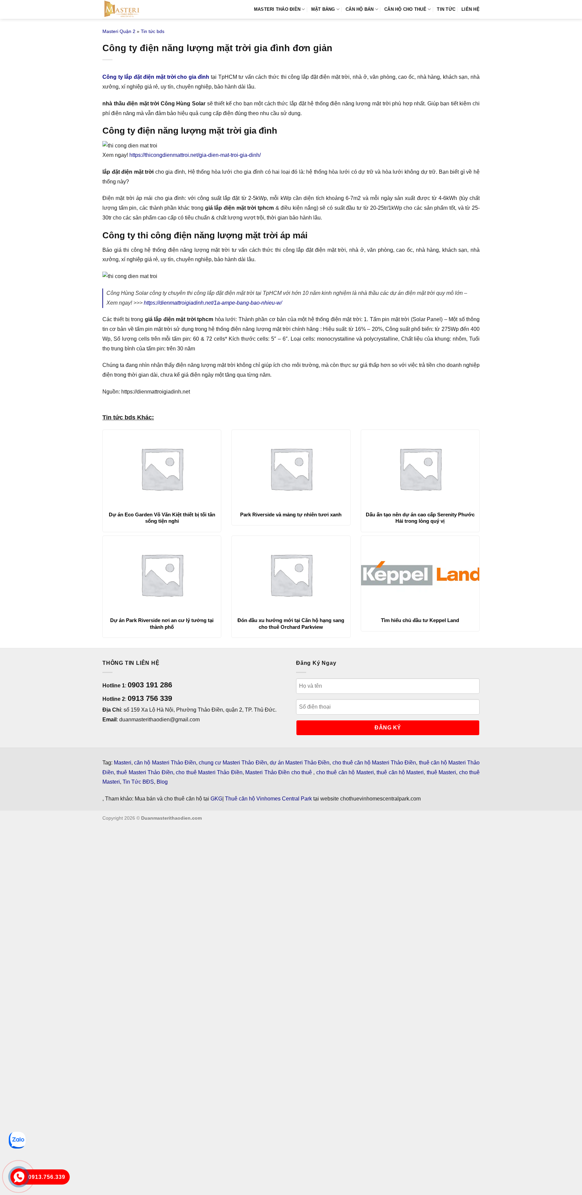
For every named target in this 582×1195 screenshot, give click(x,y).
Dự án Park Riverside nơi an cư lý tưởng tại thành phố (162, 623)
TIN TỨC (446, 9)
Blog (162, 782)
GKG (216, 798)
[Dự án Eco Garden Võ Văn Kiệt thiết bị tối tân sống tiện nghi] (162, 468)
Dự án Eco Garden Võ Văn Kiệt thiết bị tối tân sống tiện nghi (162, 518)
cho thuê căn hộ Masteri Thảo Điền (374, 762)
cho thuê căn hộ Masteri (345, 772)
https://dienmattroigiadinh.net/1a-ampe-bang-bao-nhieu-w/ (213, 303)
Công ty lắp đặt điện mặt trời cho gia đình (155, 77)
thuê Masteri (441, 772)
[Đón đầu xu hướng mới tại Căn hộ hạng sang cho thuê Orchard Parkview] (291, 574)
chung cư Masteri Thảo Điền (233, 762)
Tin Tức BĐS (138, 782)
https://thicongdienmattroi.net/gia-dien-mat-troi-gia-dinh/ (195, 155)
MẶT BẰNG (323, 9)
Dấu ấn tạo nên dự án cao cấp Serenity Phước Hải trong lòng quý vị (420, 518)
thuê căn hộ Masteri (400, 772)
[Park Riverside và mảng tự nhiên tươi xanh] (291, 468)
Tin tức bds (152, 31)
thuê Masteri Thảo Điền (145, 772)
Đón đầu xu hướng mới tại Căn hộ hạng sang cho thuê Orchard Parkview (290, 623)
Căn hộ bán (360, 9)
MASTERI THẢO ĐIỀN (277, 9)
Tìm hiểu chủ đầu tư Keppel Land (420, 620)
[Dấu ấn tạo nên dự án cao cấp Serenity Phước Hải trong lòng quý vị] (420, 468)
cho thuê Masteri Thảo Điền (209, 772)
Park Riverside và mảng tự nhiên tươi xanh (291, 514)
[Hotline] (19, 1177)
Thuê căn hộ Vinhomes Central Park (268, 798)
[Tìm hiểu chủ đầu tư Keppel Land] (420, 574)
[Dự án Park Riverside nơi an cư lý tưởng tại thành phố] (162, 574)
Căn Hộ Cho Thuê (405, 9)
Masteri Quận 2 (118, 31)
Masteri (122, 762)
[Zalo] (17, 1140)
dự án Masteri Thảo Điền (300, 762)
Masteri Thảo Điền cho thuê (279, 772)
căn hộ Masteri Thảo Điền (165, 762)
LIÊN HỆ (470, 9)
